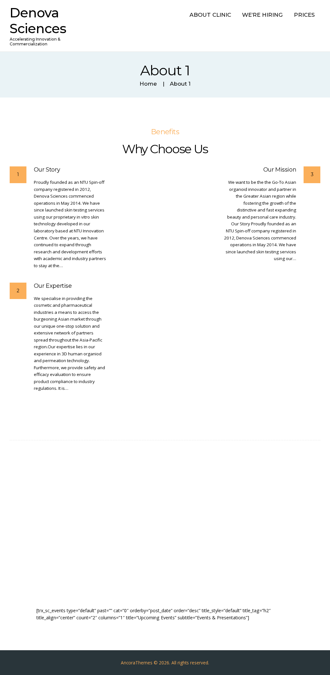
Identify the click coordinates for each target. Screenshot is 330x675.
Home (148, 84)
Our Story (47, 169)
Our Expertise (53, 286)
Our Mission (279, 169)
